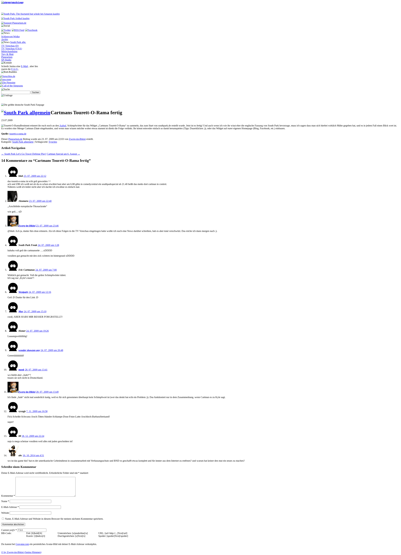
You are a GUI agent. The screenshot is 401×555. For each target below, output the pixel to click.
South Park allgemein (22, 142)
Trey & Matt (7, 54)
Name (5, 501)
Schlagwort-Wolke (10, 36)
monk (21, 369)
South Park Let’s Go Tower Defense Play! (23, 154)
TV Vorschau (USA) (11, 48)
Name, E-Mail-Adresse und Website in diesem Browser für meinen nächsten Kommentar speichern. (54, 518)
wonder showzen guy (29, 350)
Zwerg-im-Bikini (77, 139)
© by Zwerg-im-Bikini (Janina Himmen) (21, 552)
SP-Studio (6, 60)
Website (5, 513)
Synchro (53, 142)
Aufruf (62, 125)
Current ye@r (9, 530)
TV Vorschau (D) (10, 45)
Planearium (6, 57)
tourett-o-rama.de (17, 133)
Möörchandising (9, 51)
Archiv (4, 39)
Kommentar (8, 495)
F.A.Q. (14, 69)
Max (20, 311)
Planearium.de (15, 139)
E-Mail (24, 66)
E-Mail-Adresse (10, 507)
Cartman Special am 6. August (63, 154)
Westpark (23, 292)
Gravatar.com (22, 544)
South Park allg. (18, 42)
